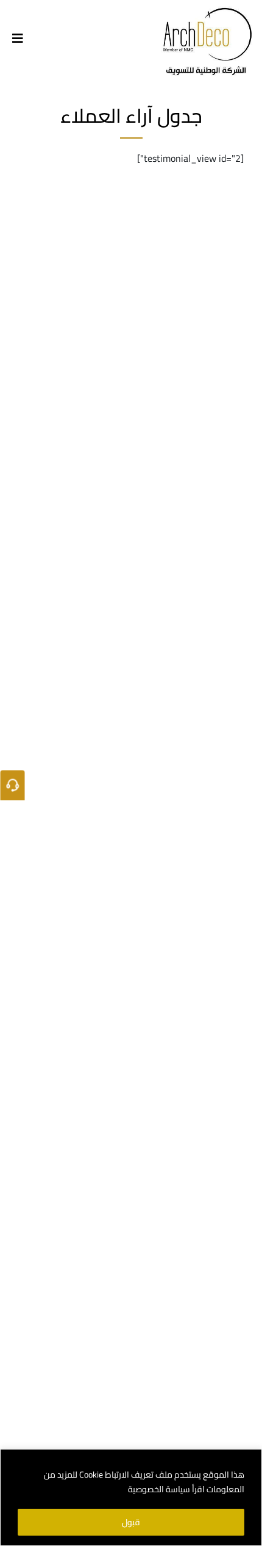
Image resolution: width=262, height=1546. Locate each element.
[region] (131, 1497)
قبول (131, 1522)
